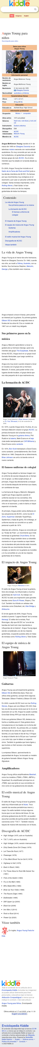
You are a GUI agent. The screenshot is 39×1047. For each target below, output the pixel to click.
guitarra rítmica (24, 435)
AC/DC (16, 131)
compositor (27, 113)
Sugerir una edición (19, 1014)
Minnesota (14, 421)
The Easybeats (22, 350)
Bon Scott (13, 448)
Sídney (20, 263)
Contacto (22, 1041)
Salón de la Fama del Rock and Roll (15, 171)
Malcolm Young (19, 133)
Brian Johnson (23, 419)
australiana (17, 93)
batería (13, 438)
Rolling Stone (7, 185)
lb (21, 102)
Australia (27, 263)
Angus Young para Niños (11, 1003)
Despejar (31, 9)
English (26, 16)
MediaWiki (29, 1037)
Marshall (32, 774)
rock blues (24, 120)
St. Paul (7, 421)
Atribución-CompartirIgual (11, 997)
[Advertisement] (19, 24)
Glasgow (20, 90)
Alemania (21, 585)
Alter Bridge (29, 606)
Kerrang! (5, 619)
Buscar (35, 9)
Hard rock (17, 120)
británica (26, 93)
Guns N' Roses (18, 600)
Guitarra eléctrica (20, 125)
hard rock (16, 594)
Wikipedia (31, 1035)
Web (12, 16)
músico (12, 149)
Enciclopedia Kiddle (9, 990)
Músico (17, 113)
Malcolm (30, 266)
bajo (32, 438)
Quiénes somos (28, 1039)
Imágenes (19, 16)
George (4, 269)
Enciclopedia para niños (10, 41)
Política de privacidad (9, 1041)
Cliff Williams (29, 441)
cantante (19, 444)
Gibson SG (6, 320)
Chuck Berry (24, 535)
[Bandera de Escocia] (15, 90)
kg (17, 102)
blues (26, 804)
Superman (11, 516)
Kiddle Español (7, 1039)
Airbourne (5, 609)
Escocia (26, 90)
